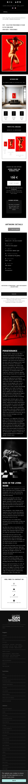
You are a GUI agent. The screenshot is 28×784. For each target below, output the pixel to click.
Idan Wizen (11, 647)
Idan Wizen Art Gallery (13, 5)
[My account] (16, 2)
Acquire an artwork (6, 651)
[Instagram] (9, 2)
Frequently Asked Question (7, 684)
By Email (14, 591)
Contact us (4, 663)
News (3, 638)
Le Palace (4, 725)
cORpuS (3, 752)
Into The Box (4, 715)
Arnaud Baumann (5, 644)
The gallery (4, 635)
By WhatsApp (14, 585)
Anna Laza (11, 646)
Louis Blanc (12, 644)
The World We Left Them (7, 718)
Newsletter (4, 677)
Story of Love (4, 762)
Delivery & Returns (6, 694)
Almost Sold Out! (5, 655)
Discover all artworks (14, 656)
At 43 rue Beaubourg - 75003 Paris (14, 602)
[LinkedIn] (13, 2)
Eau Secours (4, 735)
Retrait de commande (6, 701)
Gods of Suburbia (5, 745)
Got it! (14, 780)
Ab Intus (4, 755)
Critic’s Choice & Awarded (15, 655)
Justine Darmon (18, 644)
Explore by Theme (15, 653)
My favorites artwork (6, 680)
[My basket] (20, 2)
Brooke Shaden (5, 647)
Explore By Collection (6, 653)
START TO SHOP (14, 183)
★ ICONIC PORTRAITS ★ (7, 728)
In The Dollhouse (5, 742)
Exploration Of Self (6, 748)
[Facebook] (7, 2)
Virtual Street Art (5, 722)
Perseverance (13, 29)
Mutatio (3, 758)
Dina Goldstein (5, 646)
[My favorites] (18, 2)
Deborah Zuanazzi (18, 647)
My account (4, 687)
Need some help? (5, 666)
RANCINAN (20, 646)
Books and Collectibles (6, 660)
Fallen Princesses (5, 738)
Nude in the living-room (7, 708)
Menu (6, 11)
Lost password (5, 690)
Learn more (10, 777)
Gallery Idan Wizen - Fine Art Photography (11, 17)
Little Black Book (5, 732)
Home (3, 674)
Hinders (3, 712)
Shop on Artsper (5, 656)
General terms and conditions (8, 697)
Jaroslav (15, 646)
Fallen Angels (5, 768)
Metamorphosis (5, 765)
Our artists (4, 642)
